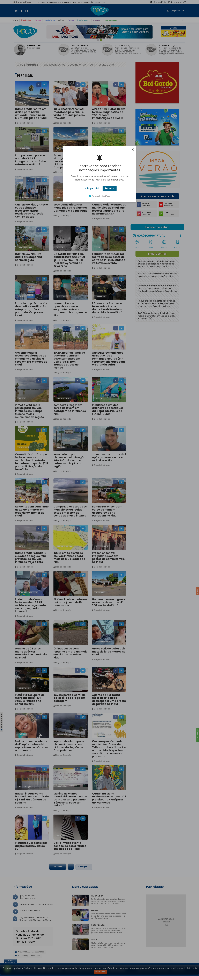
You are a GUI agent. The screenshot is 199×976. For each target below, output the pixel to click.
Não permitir (92, 188)
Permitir (109, 188)
